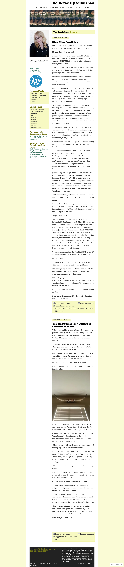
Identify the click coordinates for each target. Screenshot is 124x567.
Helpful (33, 117)
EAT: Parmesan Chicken (39, 149)
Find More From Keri (61, 8)
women (61, 311)
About (43, 8)
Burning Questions (37, 109)
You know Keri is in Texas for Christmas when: (71, 325)
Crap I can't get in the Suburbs (38, 112)
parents (81, 308)
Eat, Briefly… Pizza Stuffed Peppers (37, 152)
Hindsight (34, 100)
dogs (72, 306)
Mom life (34, 123)
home (68, 308)
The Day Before (36, 97)
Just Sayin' (34, 119)
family (57, 308)
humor (73, 308)
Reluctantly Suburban (73, 3)
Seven (33, 102)
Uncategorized (36, 127)
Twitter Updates (34, 69)
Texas (87, 308)
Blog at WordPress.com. (86, 563)
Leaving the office (37, 93)
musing (67, 303)
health (62, 308)
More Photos (34, 139)
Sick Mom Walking (65, 42)
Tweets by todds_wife (37, 72)
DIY (32, 115)
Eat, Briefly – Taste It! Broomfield (38, 157)
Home (34, 8)
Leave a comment (87, 303)
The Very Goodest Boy (38, 95)
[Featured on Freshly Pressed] (36, 87)
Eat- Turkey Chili (37, 154)
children (66, 306)
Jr (77, 308)
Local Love (82, 8)
